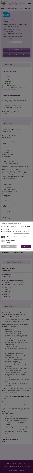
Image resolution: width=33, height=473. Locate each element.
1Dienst (8, 238)
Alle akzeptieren (26, 246)
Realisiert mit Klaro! (27, 249)
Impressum (26, 233)
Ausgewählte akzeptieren (9, 246)
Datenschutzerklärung (19, 233)
